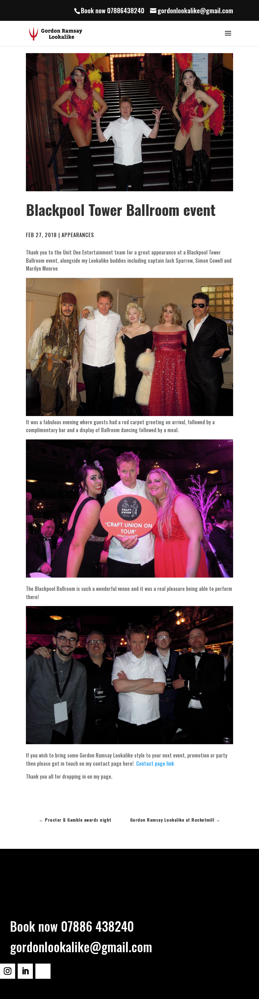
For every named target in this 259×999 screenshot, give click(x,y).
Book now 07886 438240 (72, 925)
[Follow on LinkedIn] (25, 971)
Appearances (78, 235)
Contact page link (155, 763)
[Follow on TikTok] (43, 971)
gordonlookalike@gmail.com (81, 946)
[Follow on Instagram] (7, 971)
